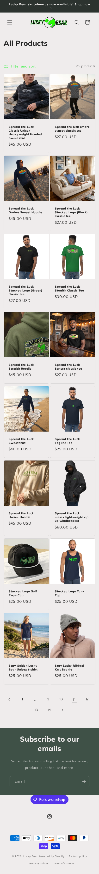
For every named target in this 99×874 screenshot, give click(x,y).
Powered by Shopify (51, 856)
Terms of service (63, 863)
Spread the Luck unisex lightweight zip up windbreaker (71, 516)
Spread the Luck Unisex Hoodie (21, 515)
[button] (9, 22)
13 (36, 710)
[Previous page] (9, 699)
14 (49, 710)
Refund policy (78, 856)
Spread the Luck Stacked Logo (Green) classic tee (26, 290)
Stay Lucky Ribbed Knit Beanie (69, 667)
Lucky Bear (30, 856)
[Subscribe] (84, 781)
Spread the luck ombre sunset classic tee (72, 128)
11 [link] (74, 700)
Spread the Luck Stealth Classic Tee (69, 288)
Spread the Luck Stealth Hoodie (21, 366)
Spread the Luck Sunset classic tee (68, 366)
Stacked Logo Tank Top (69, 593)
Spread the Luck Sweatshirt (21, 441)
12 (87, 699)
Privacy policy (38, 863)
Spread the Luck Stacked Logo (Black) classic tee (71, 212)
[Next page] (62, 710)
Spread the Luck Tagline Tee (67, 441)
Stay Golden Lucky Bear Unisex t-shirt (23, 667)
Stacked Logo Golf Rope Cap (23, 593)
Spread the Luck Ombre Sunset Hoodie (25, 210)
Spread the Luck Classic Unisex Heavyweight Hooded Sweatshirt (25, 132)
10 (61, 699)
